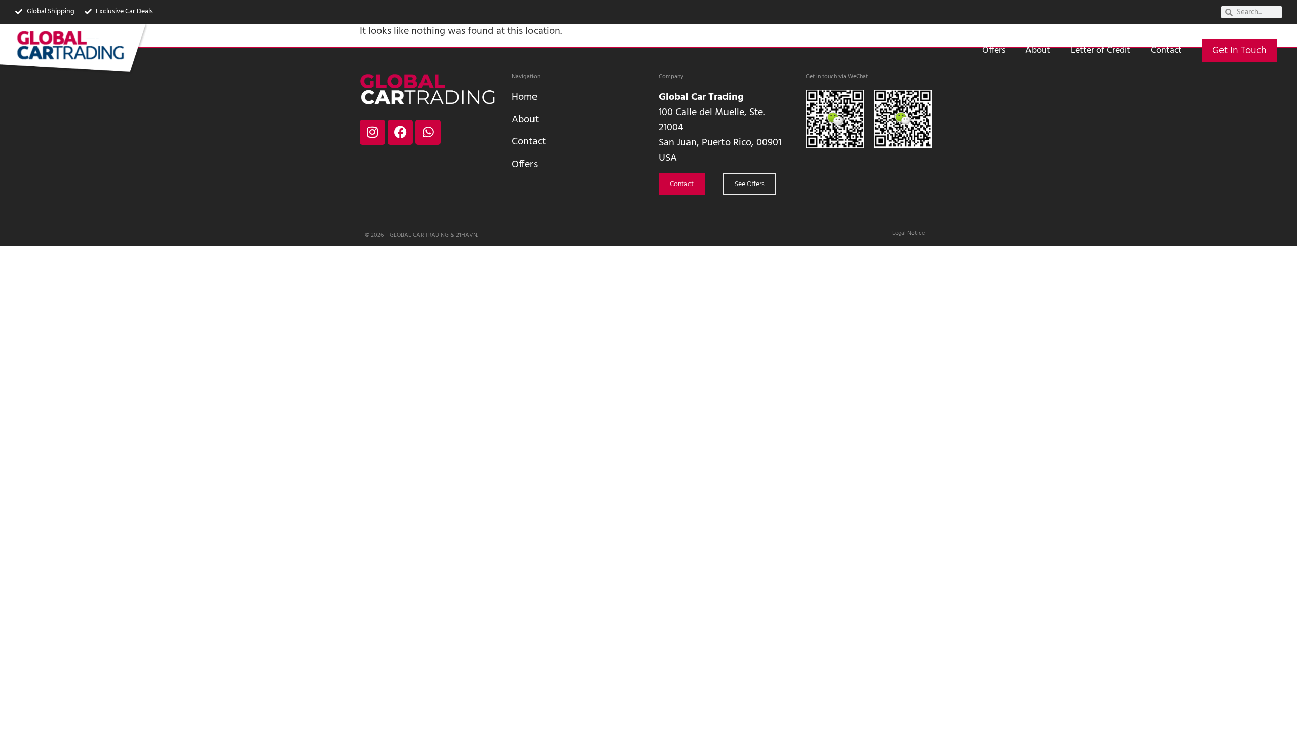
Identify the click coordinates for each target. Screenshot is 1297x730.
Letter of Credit (1100, 50)
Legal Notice (908, 233)
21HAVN (466, 235)
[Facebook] (400, 132)
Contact (1166, 50)
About (1037, 50)
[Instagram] (372, 132)
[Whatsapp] (428, 132)
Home (524, 97)
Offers (993, 50)
